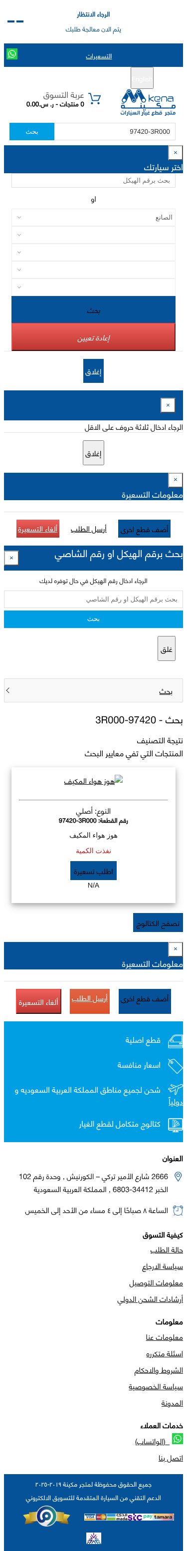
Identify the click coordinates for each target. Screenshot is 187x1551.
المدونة (172, 1402)
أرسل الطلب (88, 528)
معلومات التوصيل (156, 1282)
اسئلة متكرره (165, 1353)
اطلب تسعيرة (93, 871)
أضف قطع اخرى (145, 529)
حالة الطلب (167, 1249)
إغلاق (94, 371)
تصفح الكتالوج (158, 923)
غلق (167, 648)
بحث (31, 131)
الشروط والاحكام (159, 1369)
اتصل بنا (171, 1457)
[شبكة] (10, 21)
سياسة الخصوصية (156, 1386)
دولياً (176, 1101)
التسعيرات (99, 55)
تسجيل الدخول (51, 78)
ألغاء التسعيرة (38, 528)
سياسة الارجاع (162, 1265)
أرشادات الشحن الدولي (150, 1298)
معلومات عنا (164, 1336)
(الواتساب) (152, 1441)
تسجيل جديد (97, 78)
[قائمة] (19, 21)
